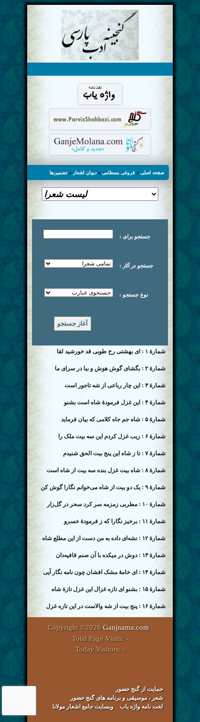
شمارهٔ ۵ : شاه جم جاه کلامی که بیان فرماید (113, 419)
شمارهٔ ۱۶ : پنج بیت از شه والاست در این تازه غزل (106, 606)
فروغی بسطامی (118, 172)
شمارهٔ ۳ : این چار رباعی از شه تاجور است (115, 385)
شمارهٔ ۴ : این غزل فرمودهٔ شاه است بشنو (115, 402)
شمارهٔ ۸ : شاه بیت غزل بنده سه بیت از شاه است (106, 470)
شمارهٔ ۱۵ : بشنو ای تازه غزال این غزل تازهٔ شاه (108, 589)
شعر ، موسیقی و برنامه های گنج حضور (116, 697)
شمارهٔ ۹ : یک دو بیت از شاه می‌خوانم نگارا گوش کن (103, 487)
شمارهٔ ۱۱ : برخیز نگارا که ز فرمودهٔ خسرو (115, 521)
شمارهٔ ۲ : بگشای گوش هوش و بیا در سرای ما (110, 368)
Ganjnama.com (126, 627)
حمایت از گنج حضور (139, 689)
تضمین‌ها (58, 172)
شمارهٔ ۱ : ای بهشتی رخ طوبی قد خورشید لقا (111, 351)
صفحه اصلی (152, 172)
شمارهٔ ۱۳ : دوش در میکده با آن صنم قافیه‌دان (111, 555)
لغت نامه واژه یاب (141, 706)
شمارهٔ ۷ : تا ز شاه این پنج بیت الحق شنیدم (114, 453)
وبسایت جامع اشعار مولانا (83, 706)
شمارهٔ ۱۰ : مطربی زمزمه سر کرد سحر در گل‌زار (106, 504)
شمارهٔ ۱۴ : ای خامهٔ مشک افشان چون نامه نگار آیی (104, 572)
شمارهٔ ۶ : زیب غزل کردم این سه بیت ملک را (112, 436)
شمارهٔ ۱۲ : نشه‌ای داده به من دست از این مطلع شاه (104, 538)
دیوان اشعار (85, 172)
